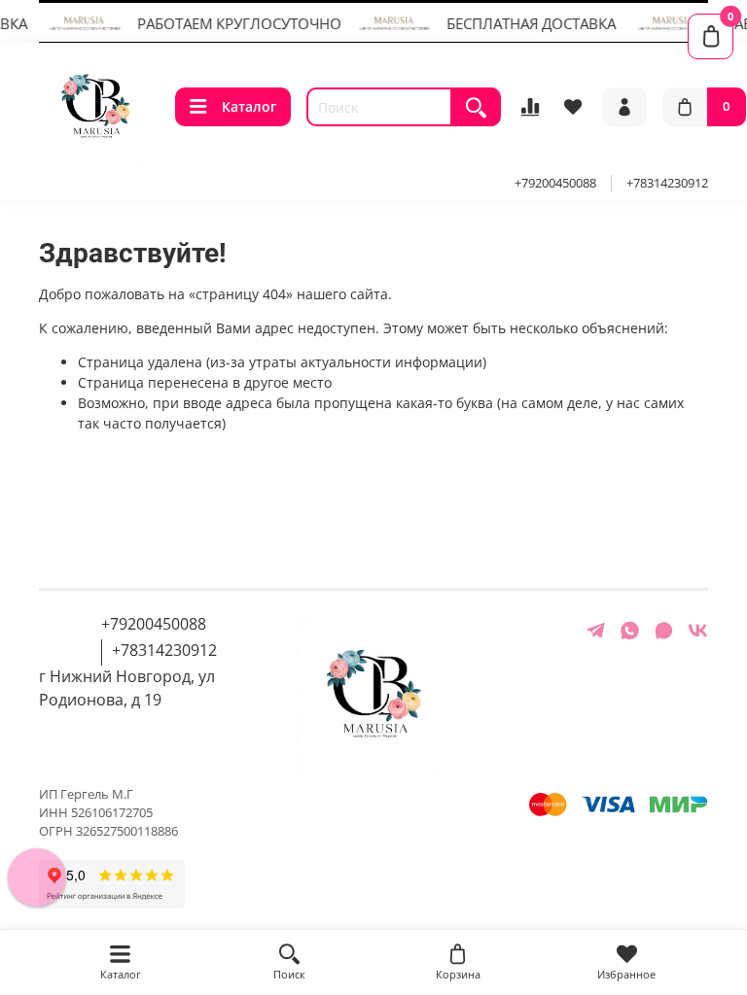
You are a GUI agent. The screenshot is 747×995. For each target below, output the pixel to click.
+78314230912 (667, 183)
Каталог (249, 106)
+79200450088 (555, 183)
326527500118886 (127, 831)
